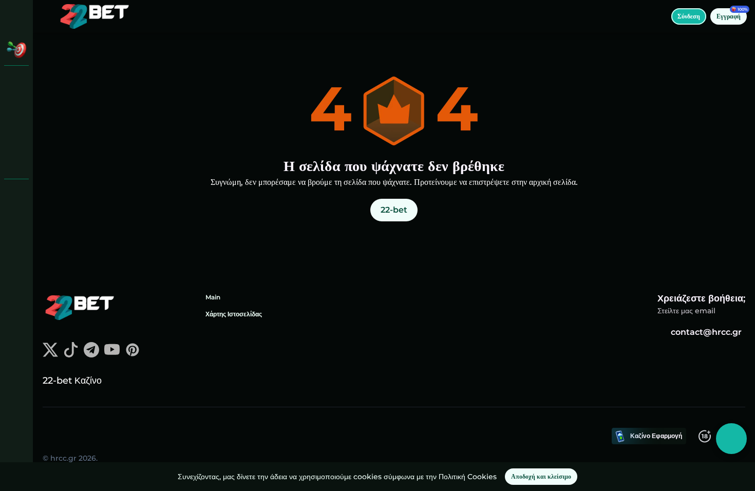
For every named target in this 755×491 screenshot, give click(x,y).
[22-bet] (16, 82)
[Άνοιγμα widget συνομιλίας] (731, 438)
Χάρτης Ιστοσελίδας (233, 314)
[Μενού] (47, 16)
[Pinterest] (132, 355)
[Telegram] (91, 355)
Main (212, 297)
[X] (50, 355)
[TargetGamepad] (16, 162)
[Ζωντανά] (16, 109)
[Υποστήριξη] (16, 195)
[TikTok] (71, 355)
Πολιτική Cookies (468, 476)
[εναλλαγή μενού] (16, 16)
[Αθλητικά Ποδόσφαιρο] (16, 135)
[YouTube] (112, 355)
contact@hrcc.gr (706, 332)
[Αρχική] (94, 16)
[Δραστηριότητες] (16, 49)
